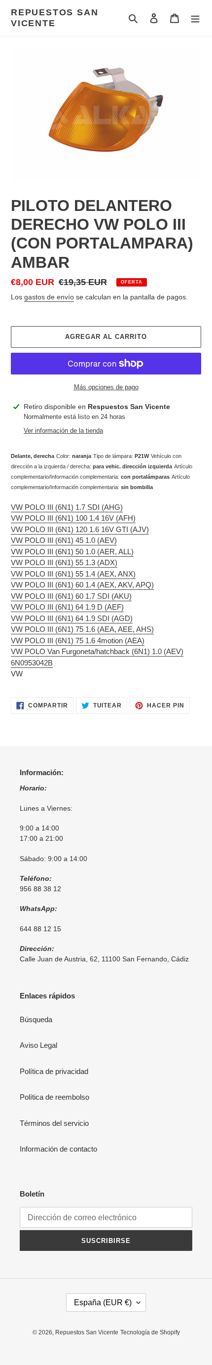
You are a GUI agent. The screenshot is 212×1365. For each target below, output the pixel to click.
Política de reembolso (54, 1097)
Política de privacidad (54, 1071)
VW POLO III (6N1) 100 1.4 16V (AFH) (73, 518)
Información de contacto (58, 1149)
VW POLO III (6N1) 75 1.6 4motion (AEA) (77, 640)
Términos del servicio (54, 1123)
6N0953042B (32, 663)
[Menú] (195, 18)
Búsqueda (36, 1019)
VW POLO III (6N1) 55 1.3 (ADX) (64, 562)
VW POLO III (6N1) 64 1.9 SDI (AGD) (72, 618)
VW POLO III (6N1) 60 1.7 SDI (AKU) (71, 596)
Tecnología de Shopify (150, 1332)
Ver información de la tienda (63, 430)
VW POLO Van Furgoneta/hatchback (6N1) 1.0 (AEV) (97, 651)
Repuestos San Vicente (54, 17)
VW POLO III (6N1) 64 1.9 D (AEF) (67, 607)
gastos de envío (49, 297)
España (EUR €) (103, 1302)
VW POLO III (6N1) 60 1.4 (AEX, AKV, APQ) (82, 584)
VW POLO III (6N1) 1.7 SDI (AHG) (67, 507)
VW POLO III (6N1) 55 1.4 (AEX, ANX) (73, 574)
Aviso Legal (38, 1045)
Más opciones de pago (106, 387)
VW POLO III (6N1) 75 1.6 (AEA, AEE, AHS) (82, 629)
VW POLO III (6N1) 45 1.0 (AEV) (64, 540)
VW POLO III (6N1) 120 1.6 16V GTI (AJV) (80, 529)
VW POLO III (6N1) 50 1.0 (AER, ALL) (72, 551)
